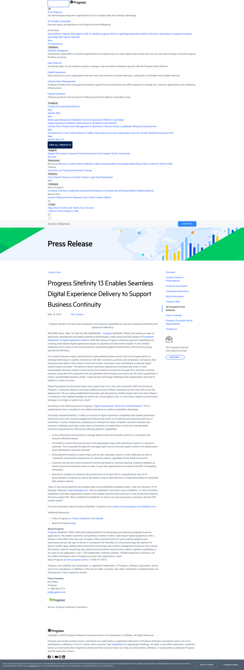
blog (73, 523)
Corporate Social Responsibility (120, 190)
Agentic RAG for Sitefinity (88, 34)
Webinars (89, 164)
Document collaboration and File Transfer (127, 133)
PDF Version (77, 314)
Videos (97, 164)
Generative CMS (138, 34)
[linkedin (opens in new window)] (63, 657)
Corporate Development (92, 190)
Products (53, 103)
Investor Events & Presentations (174, 279)
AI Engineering (55, 43)
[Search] (49, 201)
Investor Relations (57, 197)
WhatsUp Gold (140, 126)
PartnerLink (66, 208)
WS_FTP (60, 139)
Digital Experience (57, 72)
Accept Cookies (206, 665)
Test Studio (100, 133)
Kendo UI (87, 123)
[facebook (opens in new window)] (49, 657)
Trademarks (117, 644)
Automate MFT (111, 135)
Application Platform (102, 120)
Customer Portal (76, 153)
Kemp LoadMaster (122, 126)
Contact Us (187, 224)
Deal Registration (80, 179)
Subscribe (174, 357)
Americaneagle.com (78, 490)
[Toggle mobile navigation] (50, 218)
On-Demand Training (81, 170)
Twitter (75, 518)
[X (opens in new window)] (53, 657)
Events (145, 164)
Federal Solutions (56, 94)
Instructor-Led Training (59, 170)
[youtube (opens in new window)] (56, 657)
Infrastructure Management (61, 81)
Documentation (109, 164)
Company (53, 184)
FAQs (169, 164)
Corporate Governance (177, 291)
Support (52, 150)
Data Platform (55, 34)
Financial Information (176, 286)
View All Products (60, 145)
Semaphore (65, 120)
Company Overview (57, 190)
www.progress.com (76, 559)
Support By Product (57, 153)
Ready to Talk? (71, 211)
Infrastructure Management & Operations (82, 126)
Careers (99, 197)
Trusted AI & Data (56, 106)
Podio (106, 123)
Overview (170, 272)
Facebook (85, 518)
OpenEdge (118, 120)
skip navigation (58, 3)
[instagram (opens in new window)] (60, 657)
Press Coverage (174, 315)
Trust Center (88, 197)
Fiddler (90, 133)
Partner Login (88, 177)
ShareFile (97, 123)
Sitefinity (70, 123)
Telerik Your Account (83, 208)
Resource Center (67, 164)
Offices (107, 197)
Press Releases (74, 197)
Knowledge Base (126, 164)
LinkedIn (99, 518)
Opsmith (64, 39)
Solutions (53, 47)
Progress (108, 333)
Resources (53, 160)
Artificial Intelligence (58, 50)
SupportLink (54, 208)
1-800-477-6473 (56, 211)
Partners (52, 174)
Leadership (73, 190)
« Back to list (54, 272)
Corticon (86, 120)
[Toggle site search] (49, 214)
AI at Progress (55, 12)
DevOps (52, 126)
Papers (79, 164)
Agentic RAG (68, 34)
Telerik (79, 123)
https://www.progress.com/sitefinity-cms (135, 506)
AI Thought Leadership (59, 21)
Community (124, 153)
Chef (58, 126)
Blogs (138, 164)
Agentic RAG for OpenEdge (115, 34)
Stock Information (175, 296)
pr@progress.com (57, 592)
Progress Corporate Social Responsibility (179, 322)
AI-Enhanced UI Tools (58, 133)
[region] (122, 665)
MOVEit (113, 123)
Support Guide (110, 153)
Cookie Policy (33, 666)
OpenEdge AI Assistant (171, 34)
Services (52, 157)
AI (49, 8)
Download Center (94, 153)
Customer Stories (158, 164)
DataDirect (76, 120)
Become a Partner (72, 177)
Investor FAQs (173, 301)
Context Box (152, 34)
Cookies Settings (230, 665)
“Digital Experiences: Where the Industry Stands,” (117, 406)
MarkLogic (53, 120)
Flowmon (108, 126)
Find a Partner (55, 177)
